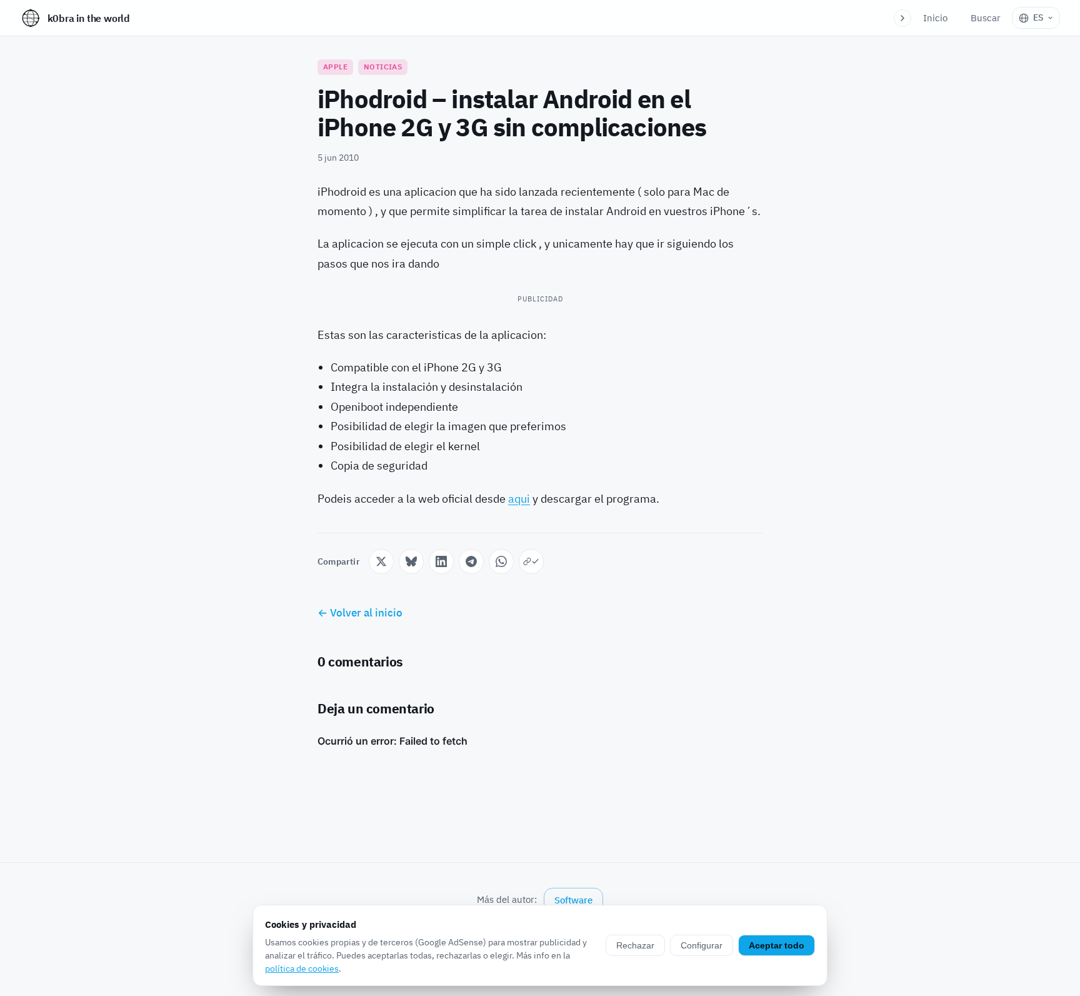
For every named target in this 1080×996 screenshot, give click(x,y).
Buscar (986, 18)
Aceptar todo (776, 945)
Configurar (701, 945)
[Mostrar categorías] (902, 18)
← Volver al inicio (360, 613)
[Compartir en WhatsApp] (501, 561)
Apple (335, 66)
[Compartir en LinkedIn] (441, 561)
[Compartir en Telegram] (471, 561)
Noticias (383, 66)
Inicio (935, 18)
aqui (519, 498)
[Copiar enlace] (531, 561)
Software (573, 900)
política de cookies (302, 968)
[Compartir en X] (381, 561)
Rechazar (635, 945)
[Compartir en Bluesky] (411, 561)
